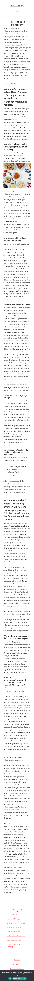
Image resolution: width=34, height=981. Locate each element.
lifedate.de (17, 5)
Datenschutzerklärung (17, 969)
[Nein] (32, 975)
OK (10, 978)
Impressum (17, 964)
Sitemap (17, 960)
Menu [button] (17, 11)
